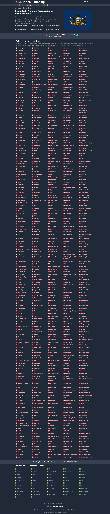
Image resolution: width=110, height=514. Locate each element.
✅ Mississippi (83, 488)
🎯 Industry (35, 412)
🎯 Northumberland (69, 254)
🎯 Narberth (19, 218)
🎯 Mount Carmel (84, 169)
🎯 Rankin (66, 376)
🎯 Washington (20, 84)
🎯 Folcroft (35, 148)
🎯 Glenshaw (83, 117)
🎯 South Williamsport (85, 161)
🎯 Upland (66, 269)
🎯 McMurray (20, 226)
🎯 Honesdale (20, 177)
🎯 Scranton (19, 50)
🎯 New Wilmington (37, 345)
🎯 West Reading (21, 221)
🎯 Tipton (19, 433)
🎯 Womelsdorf (68, 292)
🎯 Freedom (66, 444)
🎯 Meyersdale (67, 339)
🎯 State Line (67, 332)
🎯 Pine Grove (36, 274)
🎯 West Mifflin (36, 71)
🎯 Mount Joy (36, 125)
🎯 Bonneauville (68, 208)
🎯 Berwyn (50, 261)
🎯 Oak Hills (19, 352)
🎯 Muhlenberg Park (69, 418)
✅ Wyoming (34, 497)
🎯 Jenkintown (67, 211)
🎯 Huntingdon (67, 95)
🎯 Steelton (50, 164)
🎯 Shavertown (83, 383)
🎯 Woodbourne (52, 251)
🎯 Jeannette (20, 115)
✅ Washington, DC (52, 471)
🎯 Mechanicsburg (37, 115)
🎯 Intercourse (36, 420)
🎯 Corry (81, 158)
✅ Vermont (18, 497)
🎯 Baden (34, 244)
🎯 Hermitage (67, 77)
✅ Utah (81, 480)
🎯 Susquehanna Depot (22, 342)
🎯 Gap (65, 321)
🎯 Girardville (20, 452)
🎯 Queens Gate (84, 452)
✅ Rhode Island (67, 480)
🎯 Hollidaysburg (37, 174)
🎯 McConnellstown (53, 436)
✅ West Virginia (51, 494)
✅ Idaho (65, 488)
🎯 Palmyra (19, 137)
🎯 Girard (50, 292)
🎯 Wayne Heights (37, 318)
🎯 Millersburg (36, 211)
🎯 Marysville (51, 326)
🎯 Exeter (82, 177)
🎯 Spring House (52, 231)
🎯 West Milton (36, 428)
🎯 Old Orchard (36, 358)
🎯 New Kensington (37, 90)
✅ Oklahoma (66, 483)
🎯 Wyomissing (36, 100)
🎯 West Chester (21, 71)
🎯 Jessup (35, 213)
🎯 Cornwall (19, 216)
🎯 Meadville (51, 69)
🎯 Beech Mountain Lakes (37, 404)
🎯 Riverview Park (21, 318)
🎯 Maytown (35, 241)
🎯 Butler (50, 61)
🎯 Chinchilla (35, 360)
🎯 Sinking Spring (68, 226)
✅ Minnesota (50, 474)
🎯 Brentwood (67, 108)
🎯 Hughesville (20, 376)
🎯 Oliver (81, 334)
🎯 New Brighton (21, 174)
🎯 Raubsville (83, 449)
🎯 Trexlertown (67, 387)
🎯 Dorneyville (51, 224)
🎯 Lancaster (83, 48)
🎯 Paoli (49, 174)
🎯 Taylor (82, 164)
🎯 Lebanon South (37, 347)
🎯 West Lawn (83, 428)
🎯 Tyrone (19, 143)
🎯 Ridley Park (51, 143)
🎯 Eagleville (35, 184)
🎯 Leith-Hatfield (68, 345)
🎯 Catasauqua (67, 148)
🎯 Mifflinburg (51, 221)
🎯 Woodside (35, 337)
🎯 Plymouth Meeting (85, 143)
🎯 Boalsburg (67, 203)
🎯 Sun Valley (83, 345)
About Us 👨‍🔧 (32, 509)
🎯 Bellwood (51, 407)
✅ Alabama (66, 485)
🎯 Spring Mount (52, 352)
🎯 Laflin (50, 452)
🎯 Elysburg (35, 395)
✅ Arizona (82, 471)
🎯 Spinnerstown (21, 403)
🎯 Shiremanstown (68, 420)
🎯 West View (67, 150)
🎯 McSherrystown (68, 285)
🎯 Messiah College (53, 360)
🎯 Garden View (52, 303)
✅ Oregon (33, 477)
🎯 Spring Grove (68, 358)
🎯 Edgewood (36, 290)
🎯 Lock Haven (36, 77)
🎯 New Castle (36, 61)
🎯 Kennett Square (21, 161)
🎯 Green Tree (51, 195)
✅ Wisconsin (50, 480)
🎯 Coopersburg (84, 324)
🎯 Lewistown (67, 69)
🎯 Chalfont (82, 221)
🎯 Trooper (35, 164)
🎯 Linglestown (67, 171)
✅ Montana (66, 494)
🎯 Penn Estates (52, 182)
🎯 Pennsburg (20, 246)
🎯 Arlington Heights (53, 161)
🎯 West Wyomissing (69, 274)
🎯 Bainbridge (83, 436)
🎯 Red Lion (35, 156)
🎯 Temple (35, 415)
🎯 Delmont (66, 329)
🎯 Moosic (66, 166)
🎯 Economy (67, 110)
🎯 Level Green (20, 244)
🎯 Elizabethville (36, 441)
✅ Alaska (49, 491)
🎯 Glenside (82, 132)
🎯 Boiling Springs (21, 261)
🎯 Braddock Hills (52, 403)
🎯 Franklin (82, 115)
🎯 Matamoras (67, 342)
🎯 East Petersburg (85, 208)
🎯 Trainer (82, 398)
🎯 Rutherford (83, 190)
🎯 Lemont (19, 358)
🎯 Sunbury (82, 63)
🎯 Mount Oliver (20, 274)
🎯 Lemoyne (82, 203)
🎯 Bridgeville (36, 192)
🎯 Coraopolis (67, 179)
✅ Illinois (49, 469)
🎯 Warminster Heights (22, 249)
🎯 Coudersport (36, 339)
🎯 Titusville (67, 184)
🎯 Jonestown (36, 376)
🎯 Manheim (35, 195)
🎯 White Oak (67, 137)
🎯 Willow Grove (20, 79)
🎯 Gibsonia (66, 347)
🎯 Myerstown (83, 274)
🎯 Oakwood (19, 355)
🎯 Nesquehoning (21, 277)
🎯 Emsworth (20, 345)
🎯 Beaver (19, 224)
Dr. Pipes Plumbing (53, 512)
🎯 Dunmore (19, 87)
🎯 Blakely (66, 158)
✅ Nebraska (18, 485)
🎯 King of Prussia (84, 69)
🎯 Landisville (20, 365)
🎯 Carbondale (20, 123)
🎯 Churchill (35, 292)
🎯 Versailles (35, 446)
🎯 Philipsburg (67, 105)
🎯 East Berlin (67, 431)
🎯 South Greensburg (85, 379)
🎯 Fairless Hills (36, 123)
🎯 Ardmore (19, 90)
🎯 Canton (50, 395)
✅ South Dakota (35, 494)
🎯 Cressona (83, 425)
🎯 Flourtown (35, 218)
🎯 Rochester (83, 264)
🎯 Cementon (51, 418)
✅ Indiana (82, 477)
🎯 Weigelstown (68, 87)
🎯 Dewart (19, 439)
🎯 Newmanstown (21, 337)
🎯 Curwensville (52, 321)
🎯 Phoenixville (20, 77)
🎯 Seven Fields (83, 305)
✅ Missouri (50, 477)
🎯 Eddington (67, 373)
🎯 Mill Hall (82, 423)
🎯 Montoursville (52, 213)
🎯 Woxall (66, 449)
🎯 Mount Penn (36, 285)
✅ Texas (81, 469)
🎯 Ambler (35, 153)
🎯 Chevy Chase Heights (70, 454)
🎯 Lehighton (20, 184)
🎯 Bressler (35, 431)
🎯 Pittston (50, 135)
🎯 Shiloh (50, 97)
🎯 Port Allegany (68, 379)
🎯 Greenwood (36, 303)
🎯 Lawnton (50, 234)
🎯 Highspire (35, 342)
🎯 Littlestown (51, 153)
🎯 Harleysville (36, 108)
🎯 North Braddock (21, 203)
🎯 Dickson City (52, 169)
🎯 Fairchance (83, 390)
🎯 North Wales (52, 274)
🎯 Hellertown (83, 166)
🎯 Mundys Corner (52, 415)
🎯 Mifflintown (36, 224)
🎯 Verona (19, 339)
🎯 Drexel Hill (67, 63)
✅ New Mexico (51, 485)
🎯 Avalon (50, 208)
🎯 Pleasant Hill (36, 300)
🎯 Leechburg (51, 383)
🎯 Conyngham (67, 392)
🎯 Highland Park (68, 439)
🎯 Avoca (34, 316)
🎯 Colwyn (66, 326)
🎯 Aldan (34, 226)
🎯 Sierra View (83, 200)
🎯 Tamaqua (19, 82)
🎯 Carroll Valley (68, 238)
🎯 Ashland (82, 137)
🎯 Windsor (82, 441)
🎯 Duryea (19, 195)
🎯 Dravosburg (83, 410)
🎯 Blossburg (20, 444)
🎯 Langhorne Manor (85, 454)
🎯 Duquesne (67, 177)
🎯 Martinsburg (36, 326)
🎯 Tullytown (51, 358)
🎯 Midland (35, 334)
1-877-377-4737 (55, 37)
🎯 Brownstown (20, 324)
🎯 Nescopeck (83, 431)
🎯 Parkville (66, 140)
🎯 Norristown (67, 61)
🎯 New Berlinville (52, 420)
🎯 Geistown (51, 350)
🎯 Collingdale (20, 117)
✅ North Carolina (19, 480)
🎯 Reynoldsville (20, 308)
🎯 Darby (81, 97)
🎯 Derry (18, 332)
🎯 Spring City (51, 271)
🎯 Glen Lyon (83, 412)
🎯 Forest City (67, 407)
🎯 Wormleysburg (84, 285)
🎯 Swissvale (20, 120)
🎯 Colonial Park (84, 82)
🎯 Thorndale (83, 251)
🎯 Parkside (19, 347)
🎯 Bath (34, 313)
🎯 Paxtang (50, 431)
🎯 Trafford (35, 287)
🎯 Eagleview (51, 398)
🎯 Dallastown (67, 244)
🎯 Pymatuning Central (22, 360)
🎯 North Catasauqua (69, 298)
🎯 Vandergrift (67, 192)
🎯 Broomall (51, 95)
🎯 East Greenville (21, 292)
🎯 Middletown (83, 105)
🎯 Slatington (67, 218)
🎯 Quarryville (67, 135)
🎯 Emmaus (66, 92)
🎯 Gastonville (51, 334)
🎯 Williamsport (83, 56)
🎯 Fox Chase (67, 423)
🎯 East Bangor (83, 420)
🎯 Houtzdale (67, 246)
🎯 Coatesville (67, 84)
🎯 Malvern (50, 264)
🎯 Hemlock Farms (53, 269)
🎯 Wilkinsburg (83, 77)
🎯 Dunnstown (67, 452)
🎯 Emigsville (51, 287)
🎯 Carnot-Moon (68, 90)
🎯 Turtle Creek (52, 187)
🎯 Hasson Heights (84, 433)
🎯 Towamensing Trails (22, 425)
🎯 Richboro (82, 153)
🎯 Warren (82, 79)
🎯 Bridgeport (83, 205)
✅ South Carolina (83, 485)
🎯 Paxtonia (51, 184)
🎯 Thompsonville (37, 257)
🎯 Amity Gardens (68, 261)
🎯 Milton (34, 63)
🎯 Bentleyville (20, 334)
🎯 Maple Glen (36, 145)
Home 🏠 (17, 5)
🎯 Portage (82, 148)
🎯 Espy (34, 425)
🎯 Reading (35, 50)
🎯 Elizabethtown (84, 92)
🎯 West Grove (51, 298)
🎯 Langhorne (51, 428)
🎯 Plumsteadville (84, 321)
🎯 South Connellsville (22, 395)
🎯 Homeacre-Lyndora (85, 150)
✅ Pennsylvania (19, 471)
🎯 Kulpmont (19, 305)
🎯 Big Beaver (20, 398)
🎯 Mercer (50, 254)
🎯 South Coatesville (69, 446)
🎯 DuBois (35, 95)
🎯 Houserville (51, 387)
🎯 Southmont (51, 368)
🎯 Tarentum (51, 216)
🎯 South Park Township (39, 84)
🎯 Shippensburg (68, 74)
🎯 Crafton (35, 169)
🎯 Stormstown (68, 337)
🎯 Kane (18, 264)
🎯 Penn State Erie (21, 423)
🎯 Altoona (66, 53)
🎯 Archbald (66, 143)
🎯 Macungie (51, 279)
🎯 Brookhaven (20, 128)
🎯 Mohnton (82, 287)
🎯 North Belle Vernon (85, 395)
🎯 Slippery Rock (21, 150)
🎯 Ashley (34, 308)
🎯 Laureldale (51, 241)
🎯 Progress (67, 103)
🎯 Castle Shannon (68, 125)
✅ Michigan (34, 474)
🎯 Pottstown (83, 50)
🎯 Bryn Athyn (67, 457)
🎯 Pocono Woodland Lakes (85, 235)
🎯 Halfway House (37, 295)
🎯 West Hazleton (84, 216)
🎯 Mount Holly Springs (54, 211)
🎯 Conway (19, 371)
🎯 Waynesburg (52, 125)
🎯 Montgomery (36, 161)
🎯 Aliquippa (67, 115)
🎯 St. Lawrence (68, 398)
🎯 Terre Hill (19, 454)
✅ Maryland (82, 474)
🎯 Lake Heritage (52, 342)
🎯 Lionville (66, 153)
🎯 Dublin (66, 363)
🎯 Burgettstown (37, 279)
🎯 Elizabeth (51, 444)
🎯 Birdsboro (35, 187)
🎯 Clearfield (19, 103)
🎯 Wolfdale (82, 316)
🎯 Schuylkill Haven (69, 187)
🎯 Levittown (35, 58)
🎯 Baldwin (66, 71)
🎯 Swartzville (83, 295)
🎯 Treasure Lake (21, 266)
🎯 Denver (35, 246)
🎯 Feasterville (51, 324)
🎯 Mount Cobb (36, 392)
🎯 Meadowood (36, 298)
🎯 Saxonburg (36, 452)
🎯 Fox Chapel (83, 187)
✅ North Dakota (83, 491)
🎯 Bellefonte (83, 84)
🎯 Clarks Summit (84, 192)
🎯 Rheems (50, 433)
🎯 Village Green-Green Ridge (86, 129)
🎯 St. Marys (51, 90)
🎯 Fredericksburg (68, 410)
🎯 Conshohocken (37, 128)
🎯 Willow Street (84, 120)
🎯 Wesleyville (51, 285)
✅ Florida (65, 469)
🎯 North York (83, 376)
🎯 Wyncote (82, 292)
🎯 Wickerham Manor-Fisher (22, 384)
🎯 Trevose (82, 231)
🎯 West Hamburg (52, 365)
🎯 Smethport (36, 436)
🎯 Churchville (20, 213)
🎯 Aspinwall (83, 308)
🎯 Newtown (67, 352)
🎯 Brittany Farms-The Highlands (70, 257)
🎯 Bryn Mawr (20, 251)
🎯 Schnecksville (21, 269)
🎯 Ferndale (19, 441)
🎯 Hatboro (50, 137)
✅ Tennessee (18, 483)
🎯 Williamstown (21, 205)
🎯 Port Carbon (67, 403)
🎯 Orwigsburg (36, 182)
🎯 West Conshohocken (54, 454)
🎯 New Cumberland (53, 140)
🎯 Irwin (65, 249)
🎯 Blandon (82, 125)
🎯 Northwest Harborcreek (83, 111)
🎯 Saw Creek (20, 257)
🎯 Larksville (83, 213)
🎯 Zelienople (83, 254)
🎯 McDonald (83, 371)
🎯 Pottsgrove (36, 269)
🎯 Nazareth (35, 171)
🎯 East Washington (69, 400)
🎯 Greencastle (67, 234)
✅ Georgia (34, 471)
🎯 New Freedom (52, 79)
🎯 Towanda (82, 211)
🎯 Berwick (35, 105)
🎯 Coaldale (50, 363)
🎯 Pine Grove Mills (21, 446)
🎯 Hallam (82, 313)
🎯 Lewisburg (20, 171)
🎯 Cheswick (83, 415)
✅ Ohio (65, 477)
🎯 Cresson (82, 103)
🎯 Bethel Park (20, 63)
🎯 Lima (34, 390)
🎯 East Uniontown (84, 358)
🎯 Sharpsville (67, 229)
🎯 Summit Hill (83, 290)
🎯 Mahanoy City (52, 238)
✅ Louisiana (34, 483)
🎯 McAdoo (82, 360)
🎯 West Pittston (52, 197)
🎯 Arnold (66, 195)
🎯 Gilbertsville (51, 179)
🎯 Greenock (19, 368)
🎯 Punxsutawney (68, 161)
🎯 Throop (82, 241)
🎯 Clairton (35, 150)
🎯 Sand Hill (66, 316)
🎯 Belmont (35, 321)
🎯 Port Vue (19, 254)
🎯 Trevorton (51, 425)
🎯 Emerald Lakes (84, 261)
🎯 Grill (18, 387)
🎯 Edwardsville (20, 200)
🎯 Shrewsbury (83, 244)
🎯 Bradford (19, 95)
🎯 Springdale (67, 271)
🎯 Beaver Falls (83, 123)
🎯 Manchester (51, 305)
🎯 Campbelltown (84, 197)
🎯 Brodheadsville (52, 446)
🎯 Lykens (66, 290)
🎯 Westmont (67, 200)
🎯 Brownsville (36, 355)
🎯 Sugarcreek (20, 192)
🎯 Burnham (35, 383)
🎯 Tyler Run (19, 379)
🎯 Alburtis (19, 316)
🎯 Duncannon (67, 441)
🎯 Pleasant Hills (68, 128)
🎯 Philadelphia (20, 48)
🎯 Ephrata (66, 82)
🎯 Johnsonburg (20, 350)
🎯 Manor (66, 266)
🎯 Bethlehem (51, 53)
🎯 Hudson (19, 449)
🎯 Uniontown (67, 58)
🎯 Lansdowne (20, 100)
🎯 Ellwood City (83, 90)
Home (19, 8)
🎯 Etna (34, 271)
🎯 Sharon (50, 87)
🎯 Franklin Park (36, 79)
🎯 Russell (50, 439)
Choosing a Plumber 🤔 (41, 5)
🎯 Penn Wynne (67, 164)
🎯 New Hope (35, 329)
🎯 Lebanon (35, 53)
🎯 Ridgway (19, 231)
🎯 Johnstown (20, 56)
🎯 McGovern (20, 303)
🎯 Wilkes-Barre (84, 58)
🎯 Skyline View (20, 241)
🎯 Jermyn (66, 371)
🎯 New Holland (20, 179)
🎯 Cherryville (51, 410)
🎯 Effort (34, 324)
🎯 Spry (34, 205)
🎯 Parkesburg (36, 234)
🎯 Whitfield (35, 208)
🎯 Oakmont (51, 150)
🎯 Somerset (19, 92)
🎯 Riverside (35, 398)
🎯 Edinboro (51, 158)
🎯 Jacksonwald (20, 295)
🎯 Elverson (35, 238)
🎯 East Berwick (84, 352)
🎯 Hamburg (67, 216)
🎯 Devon (50, 392)
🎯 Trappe (82, 249)
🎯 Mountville (20, 298)
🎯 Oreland (82, 174)
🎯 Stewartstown (37, 190)
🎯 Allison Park (36, 69)
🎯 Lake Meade (67, 324)
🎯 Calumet (66, 425)
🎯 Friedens (35, 449)
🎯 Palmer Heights (52, 246)
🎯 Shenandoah (36, 74)
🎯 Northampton (52, 105)
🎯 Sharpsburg (83, 269)
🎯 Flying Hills (83, 373)
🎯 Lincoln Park (20, 407)
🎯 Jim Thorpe (36, 179)
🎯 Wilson (19, 135)
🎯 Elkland (82, 407)
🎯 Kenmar (66, 221)
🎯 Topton (66, 368)
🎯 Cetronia (66, 313)
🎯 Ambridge (51, 148)
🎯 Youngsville (51, 308)
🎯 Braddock (67, 365)
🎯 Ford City (82, 303)
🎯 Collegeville (20, 187)
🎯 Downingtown (37, 132)
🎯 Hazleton (66, 56)
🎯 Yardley (82, 329)
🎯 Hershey (66, 79)
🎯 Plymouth (19, 169)
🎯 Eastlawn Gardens (53, 266)
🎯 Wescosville (83, 145)
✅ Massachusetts (68, 471)
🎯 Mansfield (83, 266)
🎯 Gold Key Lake (84, 439)
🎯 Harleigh (50, 449)
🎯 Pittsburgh (36, 48)
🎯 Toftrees (51, 332)
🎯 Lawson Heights (21, 326)
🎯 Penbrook (51, 290)
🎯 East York (67, 120)
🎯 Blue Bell (19, 158)
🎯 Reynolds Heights (22, 412)
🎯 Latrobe (66, 132)
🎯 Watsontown (36, 352)
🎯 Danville (50, 203)
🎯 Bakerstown (83, 326)
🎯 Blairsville (19, 148)
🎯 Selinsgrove (20, 166)
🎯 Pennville (51, 376)
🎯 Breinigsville (20, 145)
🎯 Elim (65, 264)
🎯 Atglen (50, 457)
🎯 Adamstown (20, 392)
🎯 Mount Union (36, 251)
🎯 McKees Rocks (52, 166)
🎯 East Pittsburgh (37, 407)
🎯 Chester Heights (37, 305)
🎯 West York (67, 205)
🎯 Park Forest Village (85, 100)
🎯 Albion (34, 216)
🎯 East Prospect (68, 318)
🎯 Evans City (51, 412)
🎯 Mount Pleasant (68, 224)
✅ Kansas (18, 488)
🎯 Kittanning (36, 87)
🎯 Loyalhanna (36, 264)
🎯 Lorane (50, 229)
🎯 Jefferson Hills (84, 95)
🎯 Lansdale (82, 74)
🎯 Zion (81, 350)
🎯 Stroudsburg (52, 177)
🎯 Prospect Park (21, 153)
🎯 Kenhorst (51, 300)
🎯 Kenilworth (67, 383)
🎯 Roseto (35, 433)
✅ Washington (19, 474)
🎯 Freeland (35, 266)
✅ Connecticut (83, 483)
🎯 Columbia (51, 100)
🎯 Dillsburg (19, 321)
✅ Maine (17, 494)
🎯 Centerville (83, 282)
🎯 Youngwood (51, 295)
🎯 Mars (49, 423)
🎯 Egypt (34, 350)
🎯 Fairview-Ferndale (53, 373)
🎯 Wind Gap (67, 305)
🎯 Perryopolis (20, 418)
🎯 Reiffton (35, 203)
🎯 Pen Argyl (83, 257)
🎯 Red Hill (82, 342)
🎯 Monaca (82, 179)
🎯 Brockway (67, 300)
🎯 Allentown (51, 48)
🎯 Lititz (49, 108)
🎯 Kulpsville (67, 123)
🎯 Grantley (50, 244)
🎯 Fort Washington (69, 169)
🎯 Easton (35, 66)
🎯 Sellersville (36, 221)
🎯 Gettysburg (83, 135)
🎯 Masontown (83, 224)
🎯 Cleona (50, 355)
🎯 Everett (66, 287)
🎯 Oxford (35, 177)
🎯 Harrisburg (67, 48)
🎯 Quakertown (36, 117)
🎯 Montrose (35, 444)
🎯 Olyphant (51, 190)
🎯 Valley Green (52, 249)
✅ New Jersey (35, 491)
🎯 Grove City (20, 97)
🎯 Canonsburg (51, 117)
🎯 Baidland (19, 431)
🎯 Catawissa (83, 444)
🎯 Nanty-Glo (35, 261)
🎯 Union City (67, 279)
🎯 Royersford (67, 197)
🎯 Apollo (66, 436)
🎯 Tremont (35, 418)
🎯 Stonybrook (20, 363)
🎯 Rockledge (51, 329)
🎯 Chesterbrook (21, 197)
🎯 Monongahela (21, 229)
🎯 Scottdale (35, 229)
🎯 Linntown (35, 457)
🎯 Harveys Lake (68, 303)
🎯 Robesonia (83, 368)
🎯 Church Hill (83, 418)
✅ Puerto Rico (19, 491)
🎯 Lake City (67, 295)
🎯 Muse (34, 311)
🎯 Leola (34, 137)
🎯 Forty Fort (67, 231)
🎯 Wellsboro (35, 277)
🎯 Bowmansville (84, 387)
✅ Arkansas (50, 488)
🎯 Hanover (82, 53)
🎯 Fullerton (51, 77)
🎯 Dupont (19, 311)
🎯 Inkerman (19, 390)
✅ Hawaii (33, 485)
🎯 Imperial (19, 329)
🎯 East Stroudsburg (53, 56)
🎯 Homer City (20, 428)
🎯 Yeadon (35, 92)
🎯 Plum (65, 66)
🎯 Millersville (51, 123)
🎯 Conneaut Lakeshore (86, 339)
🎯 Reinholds (83, 363)
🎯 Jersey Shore (52, 110)
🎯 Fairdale (66, 350)
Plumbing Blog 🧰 (27, 5)
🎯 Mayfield (19, 415)
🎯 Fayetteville (20, 287)
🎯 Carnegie (35, 135)
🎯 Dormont (19, 125)
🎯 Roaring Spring (52, 145)
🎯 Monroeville (20, 66)
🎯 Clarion (35, 103)
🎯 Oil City (50, 82)
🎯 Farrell (50, 205)
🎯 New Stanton (52, 371)
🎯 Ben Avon (19, 410)
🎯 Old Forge (51, 132)
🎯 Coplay (66, 277)
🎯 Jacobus (19, 400)
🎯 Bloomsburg (52, 58)
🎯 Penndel (66, 360)
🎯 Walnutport (83, 365)
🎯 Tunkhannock (84, 279)
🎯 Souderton (36, 143)
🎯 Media (82, 171)
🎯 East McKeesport (38, 373)
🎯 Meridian (19, 238)
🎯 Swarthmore (20, 156)
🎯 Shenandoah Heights (86, 457)
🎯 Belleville (82, 403)
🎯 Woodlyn (19, 110)
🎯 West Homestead (85, 392)
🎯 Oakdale (35, 454)
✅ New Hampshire (68, 491)
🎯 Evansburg (36, 363)
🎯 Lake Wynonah (37, 332)
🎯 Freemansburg (52, 316)
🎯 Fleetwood (83, 226)
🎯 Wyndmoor (67, 174)
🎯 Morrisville (51, 120)
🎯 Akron (18, 234)
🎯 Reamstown (51, 282)
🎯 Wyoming (19, 290)
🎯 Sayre (50, 74)
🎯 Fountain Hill (52, 200)
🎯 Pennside (82, 218)
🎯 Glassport (51, 218)
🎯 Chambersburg (21, 58)
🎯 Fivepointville (84, 446)
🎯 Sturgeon (67, 428)
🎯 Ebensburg (20, 211)
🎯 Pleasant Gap (20, 271)
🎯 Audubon (35, 110)
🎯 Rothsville (83, 318)
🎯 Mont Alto (35, 410)
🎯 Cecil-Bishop (83, 355)
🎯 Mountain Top (52, 92)
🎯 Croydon (19, 105)
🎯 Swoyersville (68, 190)
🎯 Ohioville (82, 271)
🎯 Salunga (66, 282)
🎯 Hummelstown (84, 195)
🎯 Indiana (50, 66)
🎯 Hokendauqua (52, 313)
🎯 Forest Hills (51, 156)
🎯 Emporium (51, 345)
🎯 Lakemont (67, 395)
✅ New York (18, 469)
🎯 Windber (82, 246)
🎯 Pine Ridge (67, 308)
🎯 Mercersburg (20, 436)
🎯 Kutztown (51, 103)
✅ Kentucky (50, 483)
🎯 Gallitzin (66, 433)
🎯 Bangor (82, 184)
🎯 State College (21, 53)
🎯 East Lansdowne (85, 311)
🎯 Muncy (82, 108)
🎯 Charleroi (67, 241)
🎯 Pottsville (19, 61)
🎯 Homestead (36, 282)
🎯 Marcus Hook (52, 339)
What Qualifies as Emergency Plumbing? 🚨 (59, 509)
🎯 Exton (18, 182)
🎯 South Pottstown (69, 355)
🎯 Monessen (36, 56)
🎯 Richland (35, 423)
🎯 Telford (50, 192)
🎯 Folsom (50, 115)
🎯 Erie (65, 50)
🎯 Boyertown (83, 229)
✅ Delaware (82, 494)
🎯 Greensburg (36, 82)
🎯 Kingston (82, 87)
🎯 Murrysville (51, 71)
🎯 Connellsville (36, 140)
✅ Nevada (18, 477)
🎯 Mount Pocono (21, 69)
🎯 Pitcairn (19, 282)
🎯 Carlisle (82, 71)
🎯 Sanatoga (35, 120)
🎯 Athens (19, 279)
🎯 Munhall (66, 97)
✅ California (34, 469)
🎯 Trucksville (51, 337)
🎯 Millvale (66, 251)
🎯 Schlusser (35, 197)
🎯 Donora (19, 208)
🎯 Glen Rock (35, 371)
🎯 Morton (19, 313)
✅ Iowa (33, 488)
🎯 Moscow (19, 300)
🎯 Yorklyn (35, 387)
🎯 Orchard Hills (84, 347)
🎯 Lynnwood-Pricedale (70, 390)
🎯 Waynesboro (83, 66)
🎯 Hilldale (35, 439)
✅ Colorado (66, 474)
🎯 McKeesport (20, 74)
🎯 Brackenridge (21, 285)
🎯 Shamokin (51, 63)
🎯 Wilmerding (36, 365)
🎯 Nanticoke (67, 100)
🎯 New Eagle (36, 368)
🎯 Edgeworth (20, 420)
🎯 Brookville (67, 213)
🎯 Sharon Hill (51, 171)
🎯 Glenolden (83, 140)
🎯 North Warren (84, 400)
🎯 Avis (49, 441)
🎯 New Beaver (20, 457)
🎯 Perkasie (66, 117)
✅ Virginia (33, 480)
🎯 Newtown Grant (53, 257)
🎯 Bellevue (50, 128)
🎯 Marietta (50, 318)
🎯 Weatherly (67, 334)
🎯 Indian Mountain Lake (39, 200)
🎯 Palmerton (67, 182)
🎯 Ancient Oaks (20, 140)
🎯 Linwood (50, 277)
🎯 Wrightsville (51, 347)
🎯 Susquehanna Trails (38, 400)
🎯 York (49, 50)
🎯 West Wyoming (52, 311)
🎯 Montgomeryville (53, 84)
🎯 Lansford (35, 249)
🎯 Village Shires (84, 238)
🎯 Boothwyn (35, 158)
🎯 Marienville (36, 231)
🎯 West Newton (84, 332)
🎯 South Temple (37, 379)
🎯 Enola (81, 156)
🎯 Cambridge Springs (69, 311)
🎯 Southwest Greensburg (51, 379)
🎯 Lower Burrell (36, 97)
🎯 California (67, 156)
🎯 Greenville (19, 108)
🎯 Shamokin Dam (68, 412)
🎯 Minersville (51, 226)
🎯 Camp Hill (19, 132)
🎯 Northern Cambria (22, 164)
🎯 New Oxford (51, 400)
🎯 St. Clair (82, 298)
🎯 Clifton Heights (68, 145)
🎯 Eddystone (83, 337)
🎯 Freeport (66, 415)
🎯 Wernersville (83, 300)
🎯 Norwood (35, 166)
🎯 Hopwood (19, 373)
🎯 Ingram (82, 277)
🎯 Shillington (83, 182)
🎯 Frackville (35, 254)
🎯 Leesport (51, 390)
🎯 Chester (82, 61)
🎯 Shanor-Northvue (22, 190)
